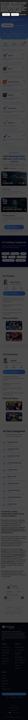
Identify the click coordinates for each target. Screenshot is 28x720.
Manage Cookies (22, 14)
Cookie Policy (18, 11)
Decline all (15, 14)
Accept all (6, 14)
